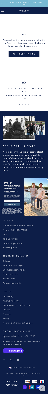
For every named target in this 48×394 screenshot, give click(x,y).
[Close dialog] (46, 179)
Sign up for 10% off (12, 204)
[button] (12, 384)
